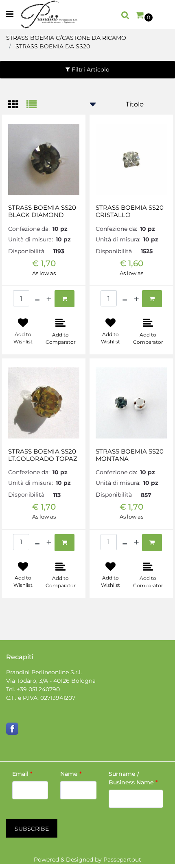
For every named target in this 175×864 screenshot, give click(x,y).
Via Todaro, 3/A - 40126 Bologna (51, 680)
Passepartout (122, 859)
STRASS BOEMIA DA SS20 (52, 46)
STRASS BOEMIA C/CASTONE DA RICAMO (66, 37)
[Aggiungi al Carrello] (64, 298)
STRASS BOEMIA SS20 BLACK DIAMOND (42, 211)
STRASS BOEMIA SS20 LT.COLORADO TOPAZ (42, 455)
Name (71, 773)
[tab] (17, 105)
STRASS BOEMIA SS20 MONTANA (130, 455)
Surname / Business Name (133, 778)
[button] (31, 828)
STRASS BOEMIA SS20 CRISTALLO (130, 211)
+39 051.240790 (38, 689)
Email (22, 773)
